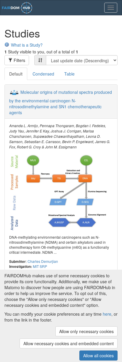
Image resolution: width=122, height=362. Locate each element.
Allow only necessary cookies (86, 331)
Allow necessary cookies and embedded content (68, 343)
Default (16, 74)
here (107, 314)
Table (69, 74)
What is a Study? (27, 45)
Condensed (43, 74)
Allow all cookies (98, 355)
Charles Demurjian (43, 261)
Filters (18, 60)
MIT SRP (40, 266)
